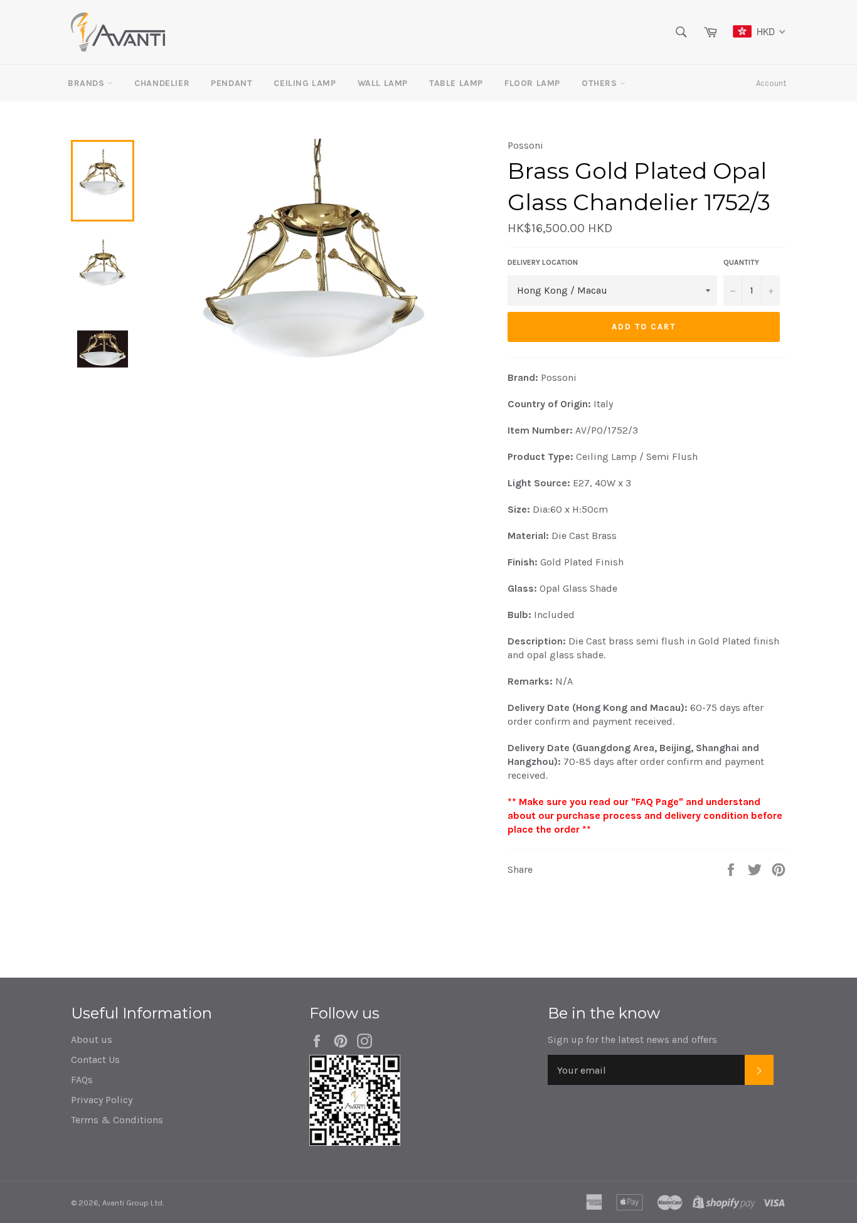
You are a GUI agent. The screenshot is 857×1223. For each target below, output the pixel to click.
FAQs (82, 1080)
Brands (87, 83)
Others (601, 83)
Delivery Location (543, 262)
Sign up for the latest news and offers (632, 1039)
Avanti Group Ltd (132, 1202)
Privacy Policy (101, 1100)
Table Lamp (456, 83)
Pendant (231, 83)
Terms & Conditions (117, 1120)
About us (91, 1039)
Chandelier (161, 83)
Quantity (741, 262)
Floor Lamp (532, 83)
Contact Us (95, 1059)
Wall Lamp (383, 83)
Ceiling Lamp (305, 83)
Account (771, 83)
